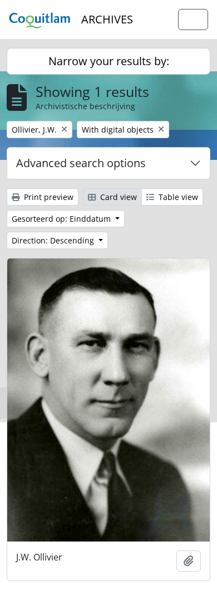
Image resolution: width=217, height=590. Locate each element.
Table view (177, 197)
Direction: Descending (54, 240)
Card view (117, 197)
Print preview (47, 197)
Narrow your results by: (108, 61)
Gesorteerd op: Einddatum (62, 218)
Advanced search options (81, 162)
